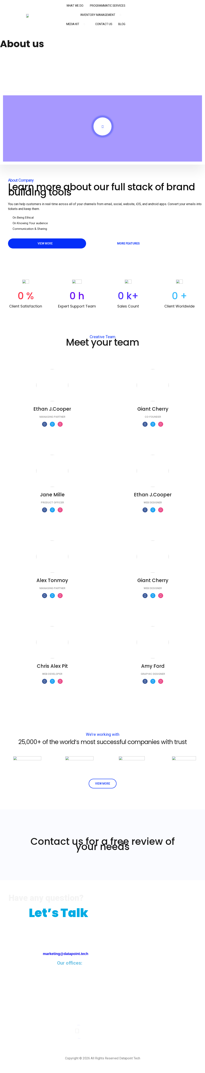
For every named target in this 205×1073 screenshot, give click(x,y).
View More (45, 243)
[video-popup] (102, 126)
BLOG (121, 24)
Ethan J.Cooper (52, 409)
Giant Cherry (152, 409)
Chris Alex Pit (52, 666)
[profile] (52, 404)
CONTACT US (103, 24)
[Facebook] (44, 424)
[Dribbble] (60, 424)
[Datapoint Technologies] (77, 1018)
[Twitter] (52, 424)
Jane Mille (52, 494)
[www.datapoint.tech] (77, 1031)
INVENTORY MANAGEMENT (97, 14)
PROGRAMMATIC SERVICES (107, 5)
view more (102, 783)
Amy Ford (153, 666)
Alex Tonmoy (52, 580)
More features (128, 243)
